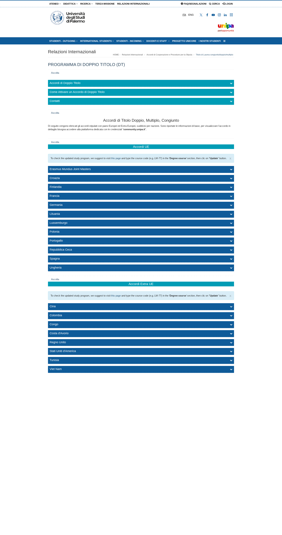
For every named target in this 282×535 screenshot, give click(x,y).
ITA (184, 14)
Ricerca (85, 3)
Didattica (69, 3)
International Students (96, 41)
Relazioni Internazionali (133, 3)
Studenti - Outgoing (62, 41)
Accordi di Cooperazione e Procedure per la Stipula (169, 55)
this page (116, 158)
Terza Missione (105, 3)
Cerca (215, 3)
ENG (191, 14)
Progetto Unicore (184, 41)
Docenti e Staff (157, 41)
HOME (116, 55)
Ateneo (54, 3)
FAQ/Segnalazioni (194, 3)
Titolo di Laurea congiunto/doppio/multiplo (214, 55)
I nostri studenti (210, 41)
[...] (224, 41)
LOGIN (229, 3)
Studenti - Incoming (129, 41)
